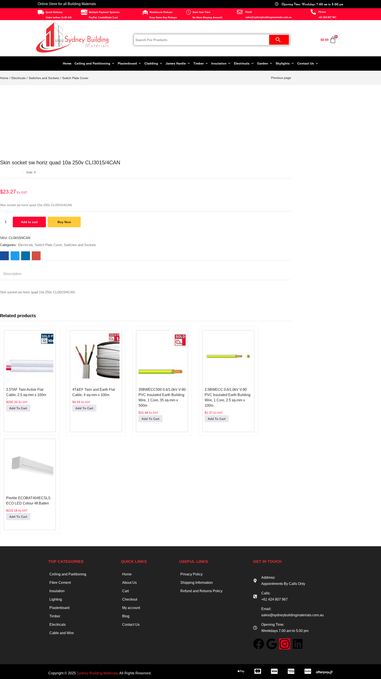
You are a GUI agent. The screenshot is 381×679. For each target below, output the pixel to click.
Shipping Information (196, 582)
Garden (262, 63)
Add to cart (29, 222)
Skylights (283, 63)
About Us (129, 582)
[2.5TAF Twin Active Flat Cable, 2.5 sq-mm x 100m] (29, 357)
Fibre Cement (60, 582)
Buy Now (64, 222)
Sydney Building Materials (97, 673)
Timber (198, 63)
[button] (18, 408)
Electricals (242, 63)
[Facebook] (258, 643)
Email (248, 12)
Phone (322, 12)
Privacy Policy (191, 574)
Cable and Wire (61, 633)
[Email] (239, 12)
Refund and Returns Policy (201, 591)
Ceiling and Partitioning (92, 63)
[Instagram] (284, 643)
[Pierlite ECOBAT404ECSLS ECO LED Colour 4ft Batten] (29, 465)
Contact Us (305, 63)
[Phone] (313, 12)
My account (131, 608)
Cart (125, 591)
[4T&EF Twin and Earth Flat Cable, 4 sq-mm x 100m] (96, 357)
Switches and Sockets (44, 78)
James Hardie (176, 63)
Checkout (129, 599)
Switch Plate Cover (75, 78)
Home (67, 63)
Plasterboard (127, 63)
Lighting (55, 599)
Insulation (218, 63)
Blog (125, 616)
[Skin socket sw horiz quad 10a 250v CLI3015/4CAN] (4, 255)
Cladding (151, 63)
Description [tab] (12, 274)
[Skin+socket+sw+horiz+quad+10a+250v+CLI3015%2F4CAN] (15, 255)
